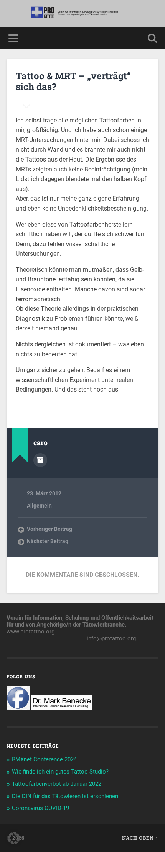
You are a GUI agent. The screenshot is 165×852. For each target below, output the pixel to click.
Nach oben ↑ (140, 838)
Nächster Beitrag (47, 541)
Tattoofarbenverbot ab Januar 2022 (56, 783)
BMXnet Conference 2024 (44, 759)
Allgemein (39, 506)
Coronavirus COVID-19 (40, 808)
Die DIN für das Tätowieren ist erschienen (65, 796)
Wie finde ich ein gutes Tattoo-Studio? (60, 771)
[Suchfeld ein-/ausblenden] (152, 38)
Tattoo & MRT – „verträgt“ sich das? (73, 81)
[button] (14, 838)
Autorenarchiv (40, 460)
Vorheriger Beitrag (49, 529)
